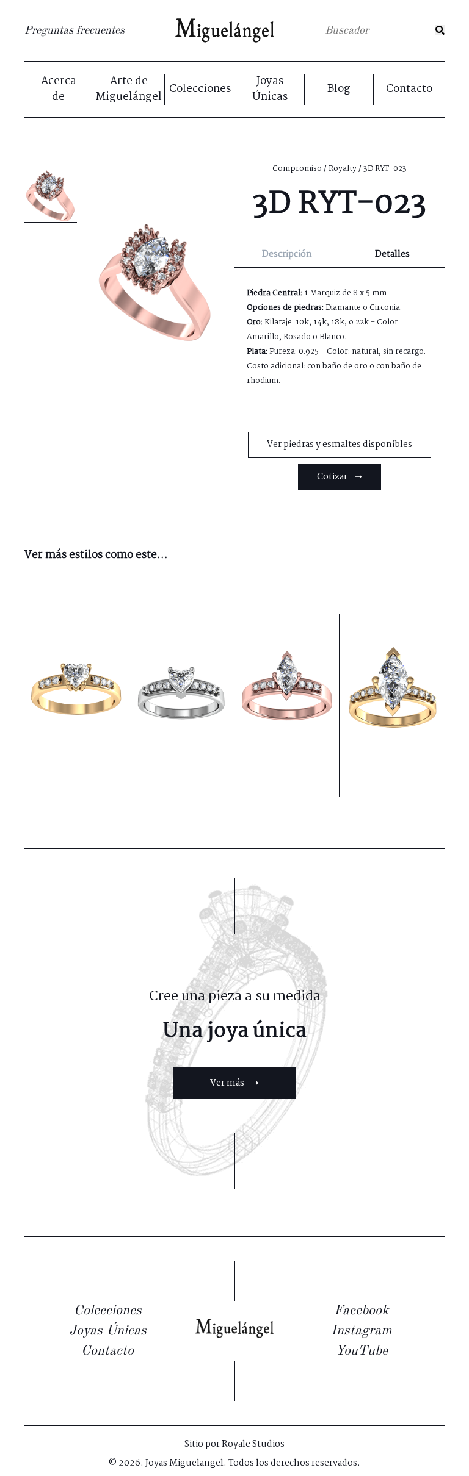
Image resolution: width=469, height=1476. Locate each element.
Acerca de (58, 89)
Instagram (361, 1331)
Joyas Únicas (270, 89)
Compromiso (297, 168)
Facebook (361, 1310)
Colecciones (200, 90)
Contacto (409, 90)
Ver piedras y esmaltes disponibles (339, 444)
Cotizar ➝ (339, 477)
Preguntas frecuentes (74, 30)
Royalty (343, 168)
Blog (339, 90)
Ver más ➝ (234, 1083)
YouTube (361, 1351)
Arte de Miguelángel (128, 89)
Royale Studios (253, 1444)
